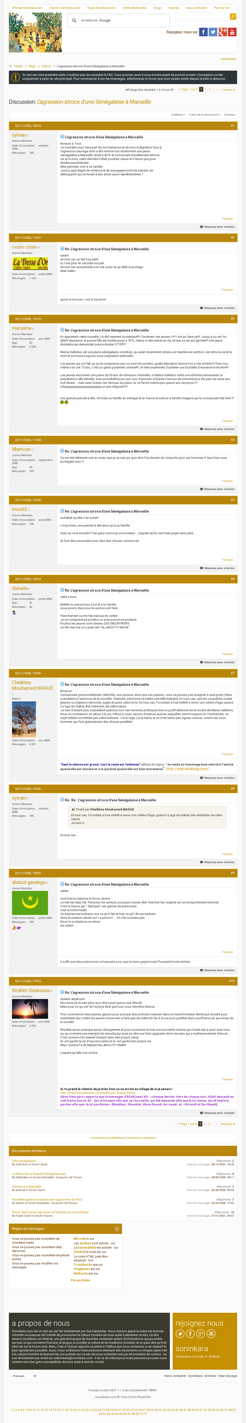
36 (140, 1410)
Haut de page (227, 1376)
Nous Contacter (196, 8)
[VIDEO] (79, 1252)
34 (132, 1410)
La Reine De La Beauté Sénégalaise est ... (40, 1174)
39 (152, 1410)
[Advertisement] (149, 48)
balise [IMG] (87, 1247)
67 (129, 1414)
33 (127, 1410)
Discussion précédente (108, 1138)
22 (83, 1410)
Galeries (174, 8)
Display (229, 114)
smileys (85, 1243)
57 (226, 1410)
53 (209, 1410)
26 (99, 1410)
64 (117, 1414)
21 (78, 1410)
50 (197, 1410)
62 (109, 1414)
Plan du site (221, 8)
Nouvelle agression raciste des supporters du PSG (47, 1199)
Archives (210, 1376)
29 (111, 1410)
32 (123, 1410)
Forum (18, 66)
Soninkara (195, 1376)
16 (58, 1410)
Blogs (157, 8)
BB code (80, 1238)
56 (221, 1410)
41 (160, 1410)
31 (119, 1410)
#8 (232, 788)
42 (164, 1410)
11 (38, 1410)
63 (113, 1414)
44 (172, 1410)
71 (145, 1414)
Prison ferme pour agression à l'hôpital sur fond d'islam (50, 1212)
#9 (232, 873)
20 (74, 1410)
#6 (232, 579)
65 (121, 1414)
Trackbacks (83, 1264)
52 (205, 1410)
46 (181, 1410)
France (46, 66)
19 (70, 1410)
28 (107, 1410)
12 (42, 1410)
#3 (232, 318)
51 (201, 1410)
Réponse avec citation (219, 226)
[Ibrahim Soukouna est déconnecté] (30, 1009)
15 (54, 1410)
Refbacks (81, 1273)
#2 (232, 237)
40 (156, 1410)
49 (193, 1410)
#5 (232, 500)
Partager (227, 218)
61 (104, 1414)
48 (189, 1410)
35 (136, 1410)
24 (91, 1410)
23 (87, 1410)
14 (50, 1410)
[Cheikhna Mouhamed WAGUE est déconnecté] (24, 719)
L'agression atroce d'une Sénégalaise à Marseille (94, 101)
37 (144, 1410)
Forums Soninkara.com (65, 8)
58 (230, 1410)
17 (62, 1410)
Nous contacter (175, 1376)
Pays (32, 66)
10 (34, 1410)
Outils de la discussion (203, 114)
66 (125, 1414)
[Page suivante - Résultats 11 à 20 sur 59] (217, 89)
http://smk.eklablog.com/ (187, 769)
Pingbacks (82, 1269)
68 (133, 1414)
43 (168, 1410)
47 (185, 1410)
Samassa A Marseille (26, 1186)
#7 (232, 673)
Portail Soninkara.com (28, 8)
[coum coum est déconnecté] (30, 263)
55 (217, 1410)
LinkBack (177, 114)
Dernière (227, 90)
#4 (232, 440)
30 (115, 1410)
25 (95, 1410)
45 (176, 1410)
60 (100, 1414)
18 (66, 1410)
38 (148, 1410)
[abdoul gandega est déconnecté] (30, 903)
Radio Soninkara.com (101, 8)
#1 (232, 125)
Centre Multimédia (135, 8)
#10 (231, 981)
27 (103, 1410)
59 (234, 1410)
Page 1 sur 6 (189, 89)
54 (213, 1410)
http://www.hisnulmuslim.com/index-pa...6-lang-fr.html (97, 1093)
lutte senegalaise (24, 1161)
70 (141, 1414)
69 (137, 1414)
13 (46, 1410)
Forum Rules (80, 1280)
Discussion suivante (140, 1138)
